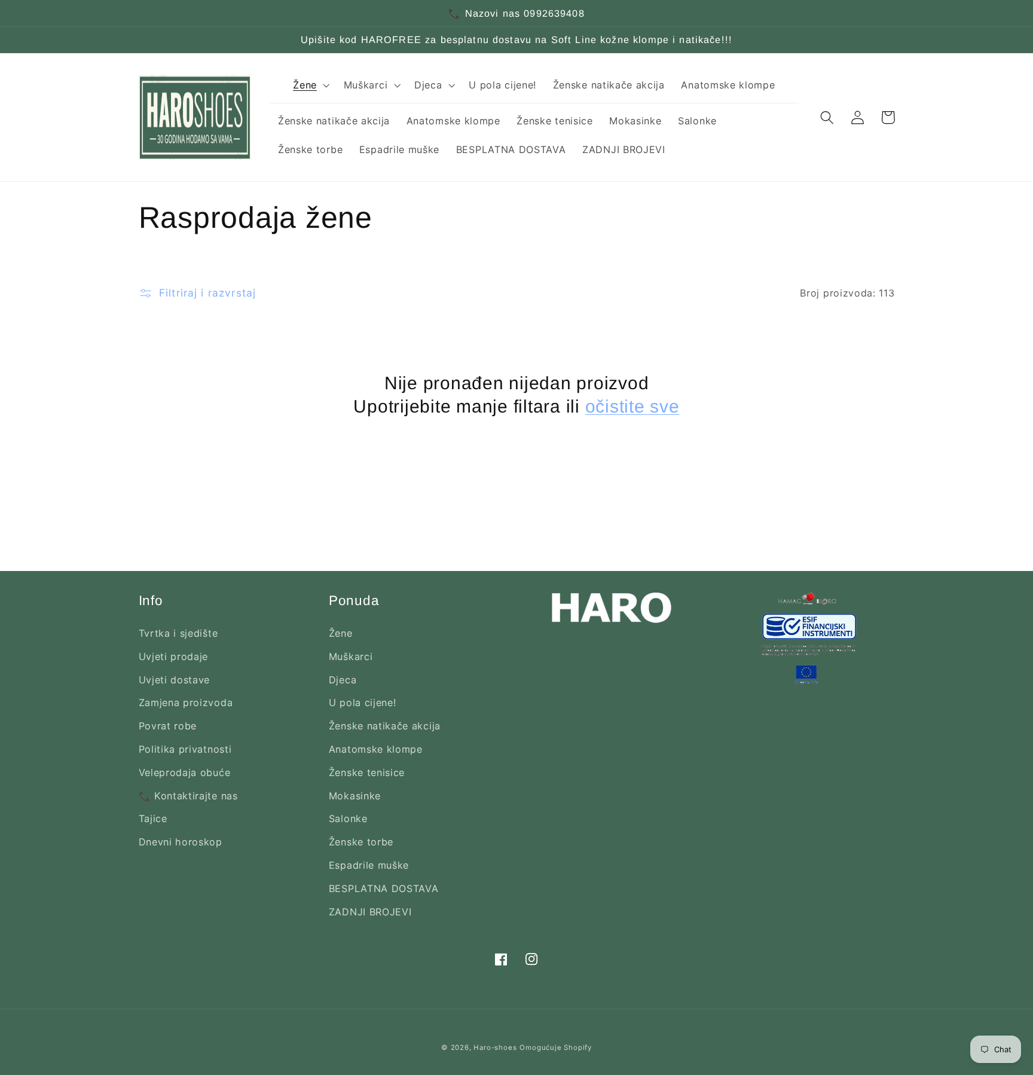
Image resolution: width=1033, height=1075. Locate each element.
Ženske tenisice (367, 772)
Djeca (342, 680)
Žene (341, 633)
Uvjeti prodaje (174, 656)
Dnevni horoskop (180, 842)
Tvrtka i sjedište (178, 633)
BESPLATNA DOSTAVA (384, 888)
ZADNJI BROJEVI (370, 912)
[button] (310, 85)
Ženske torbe (361, 842)
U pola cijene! (362, 702)
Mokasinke (355, 796)
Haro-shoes (494, 1047)
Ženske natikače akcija (385, 726)
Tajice (153, 818)
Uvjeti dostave (174, 680)
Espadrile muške (369, 865)
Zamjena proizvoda (186, 702)
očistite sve (632, 406)
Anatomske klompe (376, 749)
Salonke (348, 818)
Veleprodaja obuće (185, 772)
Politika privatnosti (185, 749)
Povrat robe (168, 726)
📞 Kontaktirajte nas (188, 796)
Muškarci (351, 656)
